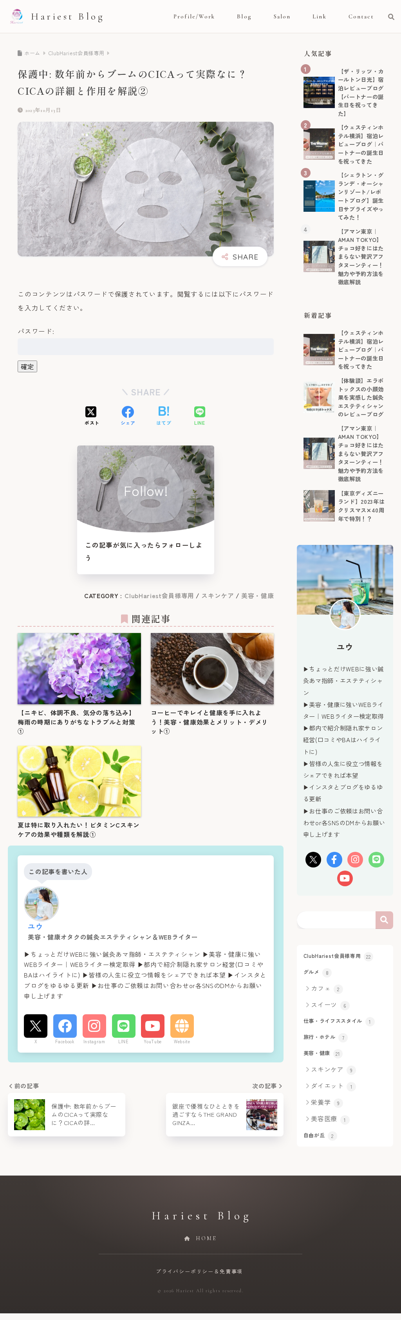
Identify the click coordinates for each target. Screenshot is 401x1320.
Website (182, 1041)
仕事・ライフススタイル (337, 1021)
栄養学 (325, 1102)
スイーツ (328, 1004)
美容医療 (328, 1118)
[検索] (387, 16)
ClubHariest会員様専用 (159, 595)
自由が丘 (318, 1135)
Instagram (94, 1041)
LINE (123, 1041)
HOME (205, 1238)
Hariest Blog (68, 16)
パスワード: (36, 331)
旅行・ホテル (324, 1037)
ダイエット (331, 1085)
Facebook (64, 1041)
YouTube (153, 1041)
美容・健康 (257, 595)
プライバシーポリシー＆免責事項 (199, 1271)
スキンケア (217, 595)
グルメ (316, 972)
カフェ (325, 988)
